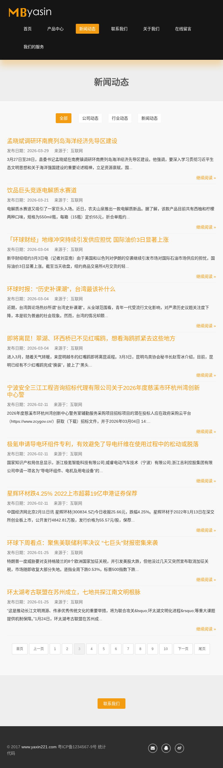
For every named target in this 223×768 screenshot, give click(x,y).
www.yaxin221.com (39, 746)
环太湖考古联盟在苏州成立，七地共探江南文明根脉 (74, 592)
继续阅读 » (206, 177)
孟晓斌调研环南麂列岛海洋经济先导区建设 (62, 141)
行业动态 (120, 118)
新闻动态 (87, 28)
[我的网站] (36, 14)
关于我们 (151, 28)
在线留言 (183, 28)
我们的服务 (34, 46)
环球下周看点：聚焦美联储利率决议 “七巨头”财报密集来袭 (82, 543)
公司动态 (90, 118)
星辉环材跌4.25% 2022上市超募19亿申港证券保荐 (72, 493)
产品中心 (55, 28)
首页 (28, 28)
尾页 (202, 649)
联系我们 (119, 28)
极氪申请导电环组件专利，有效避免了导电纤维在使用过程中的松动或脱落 (103, 444)
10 (166, 649)
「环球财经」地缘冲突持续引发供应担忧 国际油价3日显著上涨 (88, 240)
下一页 (183, 649)
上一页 (38, 649)
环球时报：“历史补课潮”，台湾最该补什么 (61, 289)
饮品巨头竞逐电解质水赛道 (42, 190)
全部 (64, 118)
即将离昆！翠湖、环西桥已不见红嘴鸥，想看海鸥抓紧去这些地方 (91, 338)
